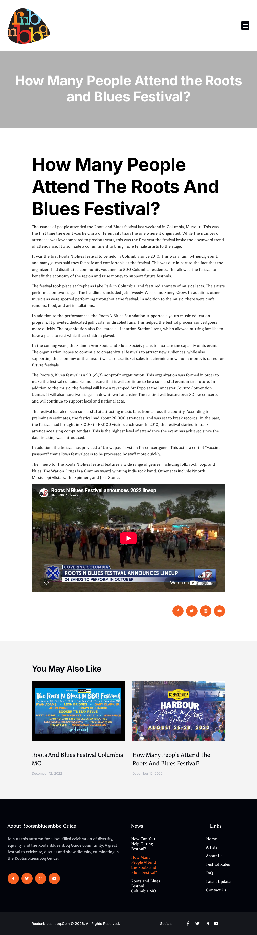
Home (211, 838)
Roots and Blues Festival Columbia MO (145, 886)
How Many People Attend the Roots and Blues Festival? (144, 865)
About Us (214, 855)
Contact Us (216, 890)
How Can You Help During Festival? (143, 843)
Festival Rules (218, 864)
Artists (211, 847)
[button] (245, 25)
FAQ (209, 873)
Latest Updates (219, 881)
